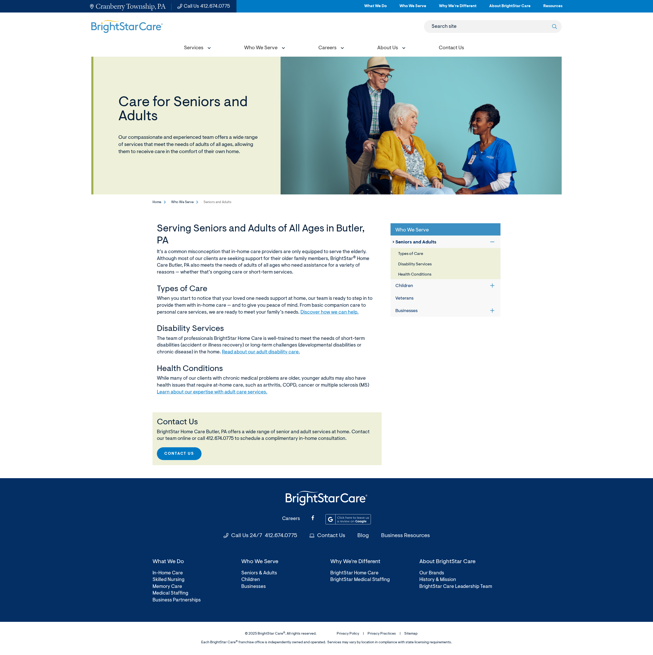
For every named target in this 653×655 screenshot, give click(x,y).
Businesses (406, 311)
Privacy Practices (382, 634)
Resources (552, 8)
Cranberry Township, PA (131, 6)
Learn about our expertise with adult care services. (212, 392)
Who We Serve (412, 8)
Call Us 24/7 (264, 536)
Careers (291, 518)
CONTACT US (179, 454)
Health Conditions (414, 275)
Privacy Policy (348, 634)
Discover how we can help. (329, 312)
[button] (196, 49)
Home (157, 202)
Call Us (207, 6)
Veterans (404, 298)
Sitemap (411, 634)
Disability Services (415, 264)
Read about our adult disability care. (261, 352)
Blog (363, 536)
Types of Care (410, 254)
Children (404, 286)
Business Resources (405, 536)
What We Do (375, 8)
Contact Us (331, 536)
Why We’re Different (457, 8)
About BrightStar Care (510, 8)
